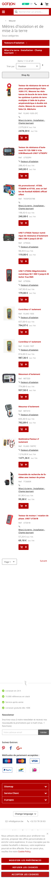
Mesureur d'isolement (28, 406)
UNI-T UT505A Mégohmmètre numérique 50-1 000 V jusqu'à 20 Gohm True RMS (33, 274)
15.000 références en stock (17, 696)
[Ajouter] (23, 137)
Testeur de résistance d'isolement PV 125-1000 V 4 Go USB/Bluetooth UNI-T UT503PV (32, 150)
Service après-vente (14, 702)
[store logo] (8, 5)
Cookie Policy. (24, 851)
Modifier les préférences (25, 860)
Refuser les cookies (25, 867)
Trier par (11, 66)
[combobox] (31, 12)
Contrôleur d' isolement (29, 309)
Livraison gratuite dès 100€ (17, 708)
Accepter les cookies (25, 874)
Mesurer (12, 21)
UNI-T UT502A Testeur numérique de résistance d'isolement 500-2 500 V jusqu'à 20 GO (33, 235)
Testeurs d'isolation (14, 42)
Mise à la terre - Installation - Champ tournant (23, 51)
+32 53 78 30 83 (38, 821)
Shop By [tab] (25, 75)
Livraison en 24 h (13, 690)
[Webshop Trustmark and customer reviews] (27, 3)
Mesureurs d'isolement (29, 374)
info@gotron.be (16, 821)
